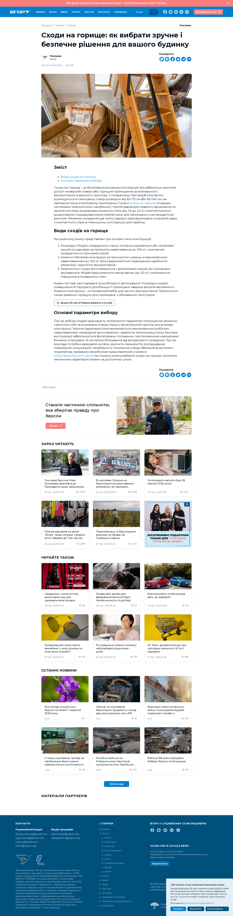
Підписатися (160, 863)
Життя (108, 871)
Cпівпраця (120, 12)
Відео (64, 12)
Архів (105, 884)
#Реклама (48, 387)
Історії (108, 837)
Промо (72, 25)
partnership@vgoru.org (65, 834)
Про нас (89, 12)
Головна (46, 25)
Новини (40, 12)
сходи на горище (143, 203)
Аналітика (110, 842)
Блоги (53, 12)
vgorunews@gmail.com (30, 838)
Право (108, 854)
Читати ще (117, 784)
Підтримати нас (206, 11)
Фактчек (109, 846)
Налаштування (215, 908)
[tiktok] (186, 12)
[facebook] (165, 12)
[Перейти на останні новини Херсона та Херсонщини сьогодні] (20, 12)
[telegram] (181, 12)
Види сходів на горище (78, 176)
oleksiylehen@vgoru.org (65, 838)
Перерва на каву (114, 863)
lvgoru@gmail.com (27, 841)
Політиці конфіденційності (200, 903)
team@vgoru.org (26, 845)
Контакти (104, 12)
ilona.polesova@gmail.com (31, 834)
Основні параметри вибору (81, 180)
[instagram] (170, 12)
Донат (53, 425)
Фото (108, 859)
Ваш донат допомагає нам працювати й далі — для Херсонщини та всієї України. (116, 3)
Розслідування (113, 850)
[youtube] (175, 12)
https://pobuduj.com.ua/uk (73, 355)
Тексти (76, 12)
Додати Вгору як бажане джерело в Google (86, 302)
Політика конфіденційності (117, 901)
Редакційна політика (113, 897)
